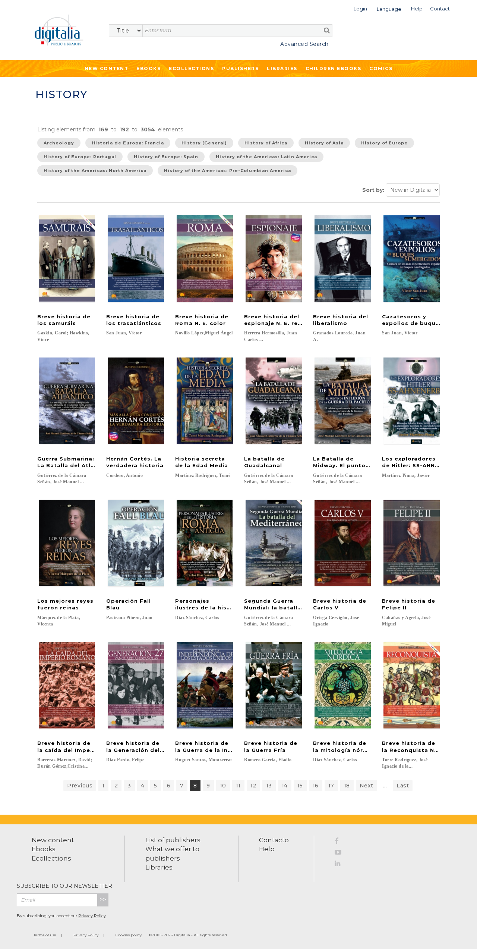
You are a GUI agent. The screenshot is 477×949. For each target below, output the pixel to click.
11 (238, 785)
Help (267, 849)
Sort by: (373, 190)
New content (53, 840)
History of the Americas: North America (95, 170)
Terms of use (45, 935)
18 (347, 785)
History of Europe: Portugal (80, 156)
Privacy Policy (92, 915)
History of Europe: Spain (166, 156)
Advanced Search (304, 44)
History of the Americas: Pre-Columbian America (227, 170)
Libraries (282, 68)
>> (102, 899)
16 (316, 785)
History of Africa (265, 143)
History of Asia (324, 143)
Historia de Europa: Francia (128, 143)
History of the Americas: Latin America (266, 156)
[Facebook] (341, 842)
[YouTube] (341, 853)
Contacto (274, 840)
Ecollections (191, 68)
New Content (107, 68)
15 (300, 785)
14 (285, 785)
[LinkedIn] (341, 864)
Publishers (240, 68)
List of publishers (172, 840)
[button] (360, 8)
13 (269, 785)
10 (223, 785)
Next (366, 785)
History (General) (204, 143)
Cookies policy (129, 935)
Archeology (59, 143)
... (385, 785)
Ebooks (148, 68)
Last (403, 785)
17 (331, 785)
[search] (326, 30)
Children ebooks (333, 68)
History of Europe (384, 143)
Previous (79, 785)
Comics (380, 68)
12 (253, 785)
